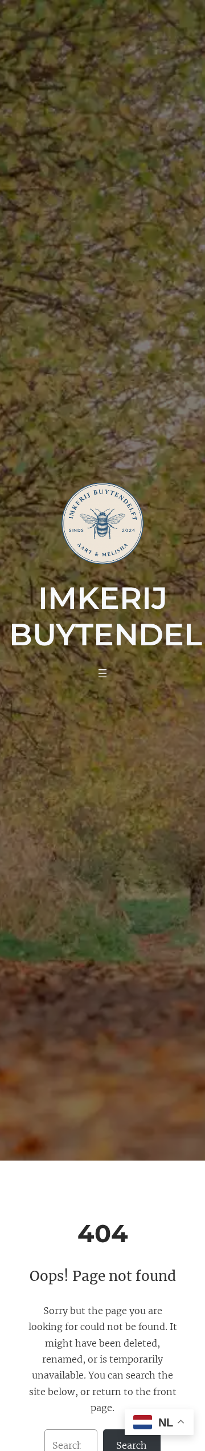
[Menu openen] (102, 673)
